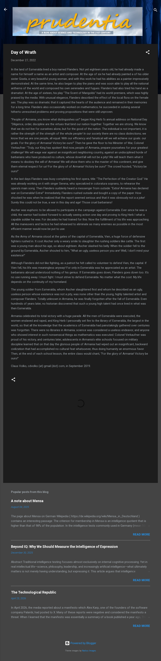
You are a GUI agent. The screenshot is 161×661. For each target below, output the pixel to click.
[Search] (155, 11)
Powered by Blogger (83, 643)
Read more (141, 534)
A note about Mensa (27, 501)
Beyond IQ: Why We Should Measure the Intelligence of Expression (64, 546)
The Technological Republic (33, 592)
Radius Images (89, 650)
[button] (147, 53)
